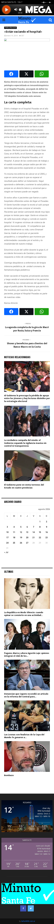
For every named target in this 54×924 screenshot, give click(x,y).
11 (14, 532)
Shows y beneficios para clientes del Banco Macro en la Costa (27, 345)
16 (46, 532)
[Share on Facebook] (11, 73)
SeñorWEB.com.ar (28, 921)
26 (21, 543)
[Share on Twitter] (26, 73)
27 (27, 543)
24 (7, 543)
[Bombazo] (27, 756)
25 (14, 543)
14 (33, 532)
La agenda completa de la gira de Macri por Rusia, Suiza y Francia (27, 329)
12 (21, 532)
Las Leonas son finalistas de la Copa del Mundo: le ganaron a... (24, 736)
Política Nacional (10, 27)
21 (33, 537)
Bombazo (9, 775)
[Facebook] (23, 908)
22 (40, 537)
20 (27, 537)
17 (7, 537)
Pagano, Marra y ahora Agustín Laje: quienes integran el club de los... (26, 654)
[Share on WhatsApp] (42, 73)
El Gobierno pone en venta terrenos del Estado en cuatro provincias (24, 486)
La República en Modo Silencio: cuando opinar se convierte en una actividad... (23, 614)
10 (7, 532)
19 (21, 537)
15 (40, 532)
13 (27, 532)
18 (14, 537)
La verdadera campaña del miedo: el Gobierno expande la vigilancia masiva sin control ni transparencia (25, 443)
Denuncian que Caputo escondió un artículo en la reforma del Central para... (26, 695)
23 (46, 537)
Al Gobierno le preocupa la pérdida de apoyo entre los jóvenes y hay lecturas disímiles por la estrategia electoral (27, 398)
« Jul (6, 552)
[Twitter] (31, 908)
